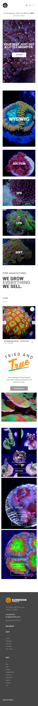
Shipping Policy (10, 672)
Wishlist (8, 680)
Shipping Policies (19, 15)
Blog (7, 664)
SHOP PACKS (19, 471)
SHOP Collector (19, 573)
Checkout (8, 683)
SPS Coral (8, 643)
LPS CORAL (9, 646)
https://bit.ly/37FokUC (13, 620)
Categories (9, 641)
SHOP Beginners (19, 388)
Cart (7, 685)
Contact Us (9, 675)
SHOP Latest (19, 523)
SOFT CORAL (9, 649)
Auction (8, 638)
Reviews (8, 669)
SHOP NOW (19, 55)
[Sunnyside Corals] (5, 5)
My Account (9, 677)
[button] (32, 342)
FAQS (7, 667)
